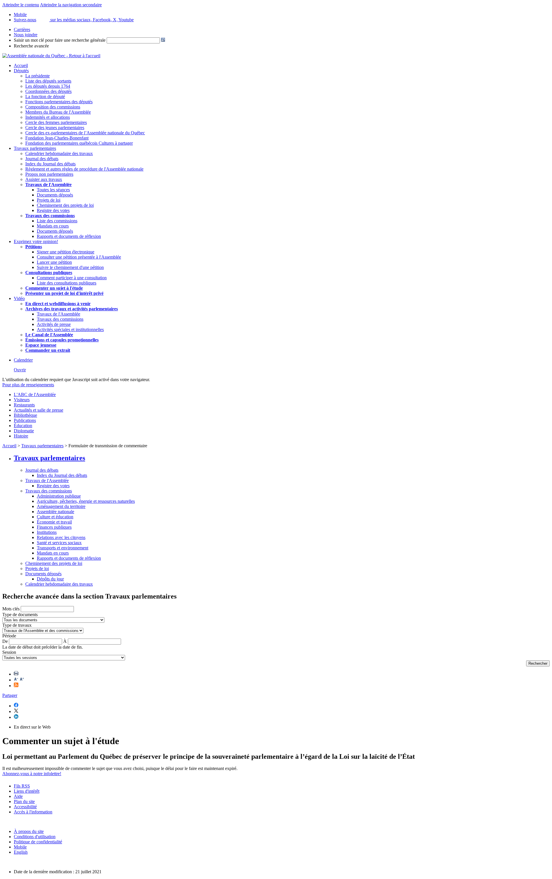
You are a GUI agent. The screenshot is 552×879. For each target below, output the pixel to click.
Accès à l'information (33, 811)
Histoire (21, 435)
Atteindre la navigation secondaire (71, 4)
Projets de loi (48, 200)
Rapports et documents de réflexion (69, 236)
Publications (25, 420)
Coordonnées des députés (48, 91)
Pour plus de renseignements (28, 384)
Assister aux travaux (43, 179)
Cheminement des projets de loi (65, 205)
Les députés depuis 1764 (47, 86)
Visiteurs (22, 399)
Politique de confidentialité (38, 841)
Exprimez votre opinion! (36, 241)
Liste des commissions (57, 220)
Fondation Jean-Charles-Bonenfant (57, 137)
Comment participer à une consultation (72, 277)
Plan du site (24, 801)
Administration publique (59, 496)
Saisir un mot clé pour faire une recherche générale (60, 40)
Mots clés (11, 608)
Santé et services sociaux (59, 542)
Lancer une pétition (54, 262)
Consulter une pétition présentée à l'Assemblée (79, 257)
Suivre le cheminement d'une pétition (70, 267)
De (5, 641)
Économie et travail (54, 521)
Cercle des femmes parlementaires (56, 122)
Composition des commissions (52, 106)
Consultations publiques (48, 272)
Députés (21, 70)
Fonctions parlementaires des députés (59, 101)
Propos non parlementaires (49, 174)
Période (9, 635)
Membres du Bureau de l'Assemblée (58, 112)
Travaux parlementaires (35, 148)
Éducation (23, 425)
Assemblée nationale (55, 511)
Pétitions (33, 246)
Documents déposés (55, 194)
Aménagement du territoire (61, 506)
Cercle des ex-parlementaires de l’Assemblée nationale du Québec (85, 132)
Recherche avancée (31, 45)
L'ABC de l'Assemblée (35, 394)
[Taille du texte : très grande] (22, 679)
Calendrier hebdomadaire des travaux (59, 153)
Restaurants (24, 404)
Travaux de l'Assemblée (48, 184)
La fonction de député (45, 96)
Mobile (20, 846)
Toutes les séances (53, 189)
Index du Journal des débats (50, 163)
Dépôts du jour (50, 578)
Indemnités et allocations (47, 117)
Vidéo (19, 298)
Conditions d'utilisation (34, 836)
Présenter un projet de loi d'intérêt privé (64, 293)
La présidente (37, 75)
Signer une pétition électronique (65, 251)
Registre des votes (53, 210)
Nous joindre (25, 34)
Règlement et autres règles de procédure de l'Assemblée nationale (84, 169)
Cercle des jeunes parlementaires (54, 127)
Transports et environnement (62, 547)
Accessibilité (25, 806)
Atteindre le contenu (20, 4)
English (21, 852)
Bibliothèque (25, 415)
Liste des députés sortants (48, 81)
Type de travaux (17, 625)
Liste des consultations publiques (66, 282)
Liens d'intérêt (26, 791)
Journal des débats (41, 158)
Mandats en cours (53, 225)
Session (9, 652)
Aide (18, 796)
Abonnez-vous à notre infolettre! (31, 773)
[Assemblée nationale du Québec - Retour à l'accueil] (51, 55)
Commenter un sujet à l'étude (54, 288)
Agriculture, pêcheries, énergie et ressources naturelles (86, 501)
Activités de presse (54, 324)
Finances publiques (54, 527)
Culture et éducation (55, 516)
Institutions (47, 532)
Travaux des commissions (50, 215)
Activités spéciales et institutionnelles (70, 329)
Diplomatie (24, 430)
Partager (9, 695)
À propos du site (29, 831)
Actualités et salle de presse (38, 410)
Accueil (21, 65)
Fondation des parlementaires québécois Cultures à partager (79, 143)
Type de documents (20, 614)
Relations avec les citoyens (61, 537)
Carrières (22, 29)
